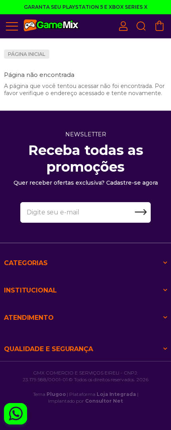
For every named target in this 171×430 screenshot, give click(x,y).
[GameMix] (52, 25)
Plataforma (102, 394)
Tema (49, 394)
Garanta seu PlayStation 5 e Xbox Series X (86, 7)
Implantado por (85, 401)
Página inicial (26, 54)
